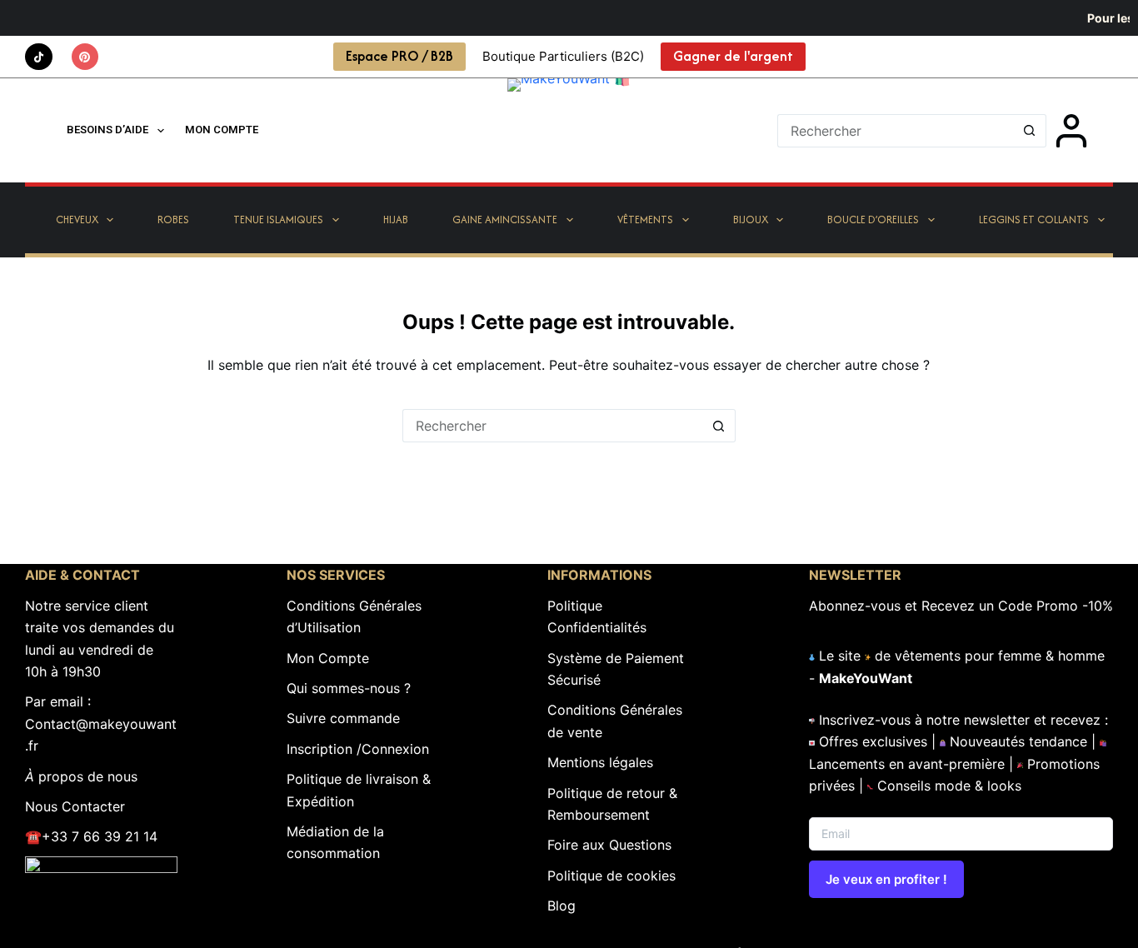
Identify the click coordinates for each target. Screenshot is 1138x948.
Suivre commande (343, 718)
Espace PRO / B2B (399, 56)
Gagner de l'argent (733, 56)
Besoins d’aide (107, 129)
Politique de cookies (611, 875)
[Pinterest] (85, 57)
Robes (173, 219)
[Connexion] (1071, 130)
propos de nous (81, 776)
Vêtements (645, 219)
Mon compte (221, 129)
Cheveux (77, 219)
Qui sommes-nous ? (349, 688)
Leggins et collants (1034, 219)
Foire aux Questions (609, 844)
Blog (561, 905)
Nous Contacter (75, 806)
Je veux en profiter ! (886, 879)
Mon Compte (328, 658)
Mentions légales (600, 762)
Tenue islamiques (278, 219)
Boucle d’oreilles (873, 219)
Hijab (395, 219)
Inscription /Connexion (358, 749)
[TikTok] (38, 57)
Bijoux (750, 219)
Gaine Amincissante (504, 219)
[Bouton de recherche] (1029, 130)
